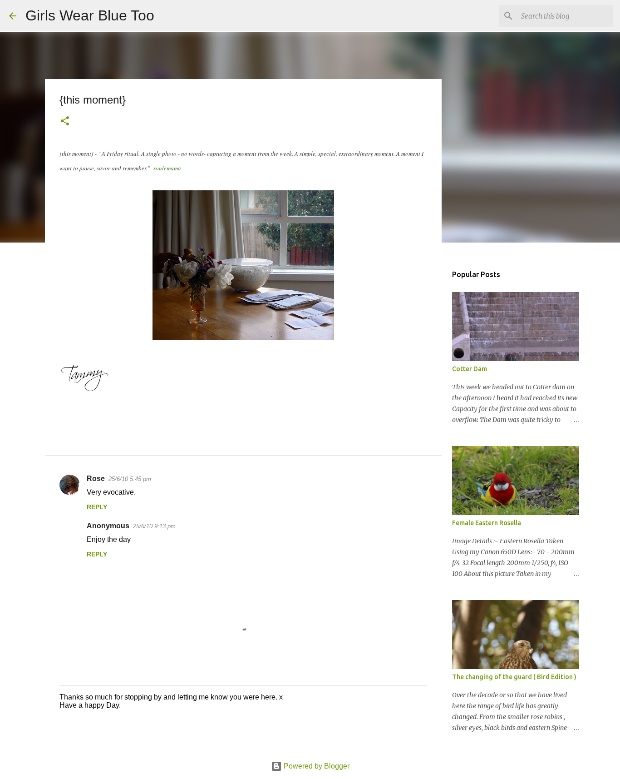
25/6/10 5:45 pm (129, 479)
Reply (97, 507)
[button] (64, 121)
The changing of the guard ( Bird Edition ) (514, 676)
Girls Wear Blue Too (89, 15)
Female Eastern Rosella (486, 522)
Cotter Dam (469, 368)
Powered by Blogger (315, 766)
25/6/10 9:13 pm (154, 526)
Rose (96, 478)
